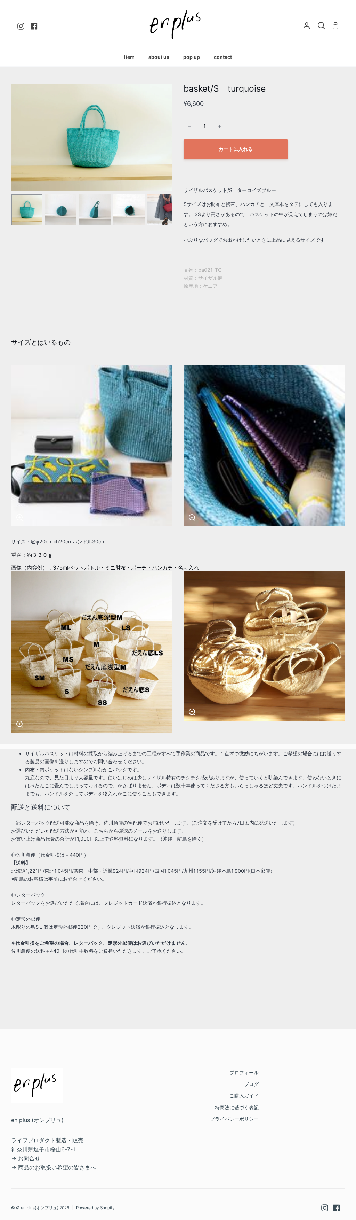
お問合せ (29, 1158)
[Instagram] (324, 1207)
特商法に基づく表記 (237, 1107)
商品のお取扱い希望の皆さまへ (57, 1167)
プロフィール (244, 1072)
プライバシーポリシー (234, 1119)
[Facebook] (336, 1207)
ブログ (251, 1084)
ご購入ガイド (244, 1095)
